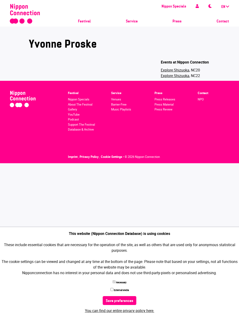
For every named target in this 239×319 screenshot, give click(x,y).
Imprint (73, 157)
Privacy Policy (89, 157)
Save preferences (119, 301)
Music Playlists (121, 109)
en (223, 7)
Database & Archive (81, 129)
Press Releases (165, 99)
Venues (116, 99)
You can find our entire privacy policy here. (119, 310)
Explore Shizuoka (175, 70)
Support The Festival (81, 124)
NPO (201, 99)
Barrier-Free (119, 104)
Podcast (73, 119)
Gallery (72, 109)
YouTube (74, 114)
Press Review (163, 109)
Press (177, 21)
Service (132, 21)
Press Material (164, 104)
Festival (84, 21)
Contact (223, 21)
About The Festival (80, 104)
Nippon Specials (174, 6)
